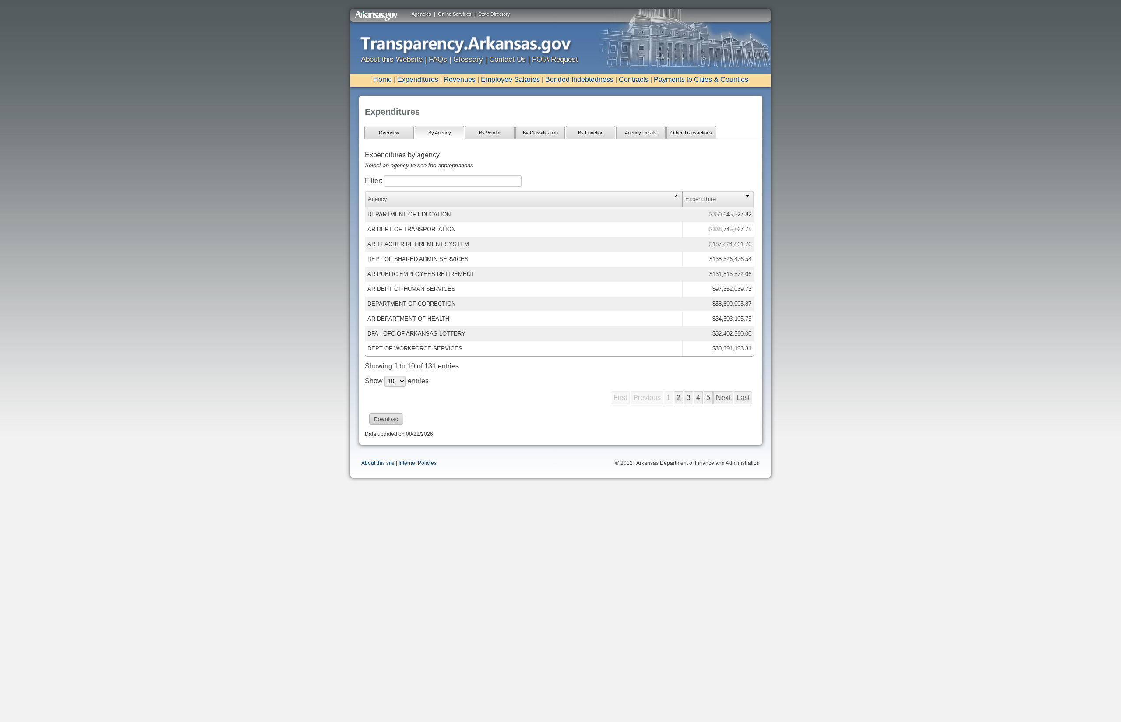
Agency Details (641, 132)
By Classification (540, 132)
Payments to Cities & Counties (701, 79)
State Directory (494, 14)
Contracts (634, 79)
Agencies (421, 14)
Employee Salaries (510, 79)
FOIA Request (555, 59)
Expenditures (417, 79)
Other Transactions (691, 132)
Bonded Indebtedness (579, 79)
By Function (590, 132)
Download (386, 418)
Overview (389, 132)
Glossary (468, 59)
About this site (378, 463)
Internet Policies (417, 463)
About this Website (392, 59)
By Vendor (490, 132)
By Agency (439, 132)
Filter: (374, 180)
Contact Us (507, 59)
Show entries (397, 381)
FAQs (438, 59)
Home (382, 79)
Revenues (460, 79)
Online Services (455, 14)
